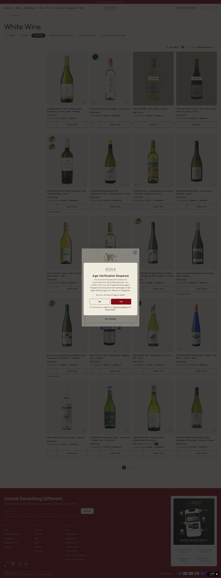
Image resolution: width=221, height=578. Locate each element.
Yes (121, 301)
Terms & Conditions (121, 307)
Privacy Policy (110, 309)
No (100, 301)
